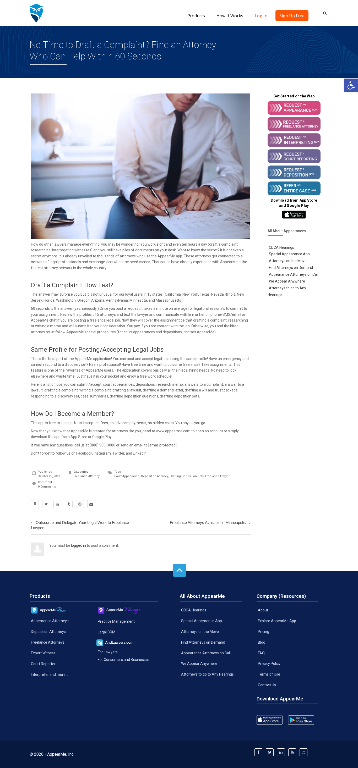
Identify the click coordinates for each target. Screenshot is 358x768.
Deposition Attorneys (48, 631)
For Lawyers (108, 652)
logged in (78, 545)
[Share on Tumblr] (69, 504)
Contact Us (267, 685)
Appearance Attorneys (50, 621)
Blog (261, 642)
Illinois (230, 294)
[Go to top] (179, 570)
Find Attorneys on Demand (291, 268)
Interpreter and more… (49, 674)
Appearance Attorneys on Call (293, 274)
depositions (172, 332)
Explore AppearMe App (277, 621)
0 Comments (47, 486)
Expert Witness (43, 653)
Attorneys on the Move (288, 261)
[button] (351, 85)
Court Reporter (43, 664)
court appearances (139, 332)
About (263, 610)
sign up (67, 423)
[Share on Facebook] (35, 504)
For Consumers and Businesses (124, 659)
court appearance (126, 476)
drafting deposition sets (179, 396)
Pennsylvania (117, 300)
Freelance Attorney (86, 476)
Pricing (263, 631)
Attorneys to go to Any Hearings (207, 674)
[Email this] (91, 504)
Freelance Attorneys (47, 642)
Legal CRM (106, 632)
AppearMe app (170, 256)
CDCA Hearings (281, 247)
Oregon (83, 300)
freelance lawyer (217, 476)
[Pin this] (80, 504)
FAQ (261, 653)
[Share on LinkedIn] (57, 504)
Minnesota (138, 300)
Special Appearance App (289, 254)
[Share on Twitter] (46, 504)
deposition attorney (154, 476)
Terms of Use (269, 674)
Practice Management (116, 621)
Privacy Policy (269, 663)
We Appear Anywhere (287, 281)
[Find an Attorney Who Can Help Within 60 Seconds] (36, 13)
